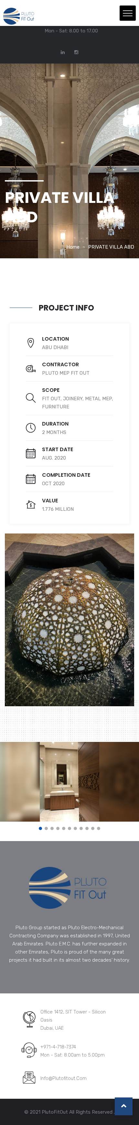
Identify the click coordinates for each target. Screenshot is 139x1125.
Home (73, 247)
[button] (40, 828)
